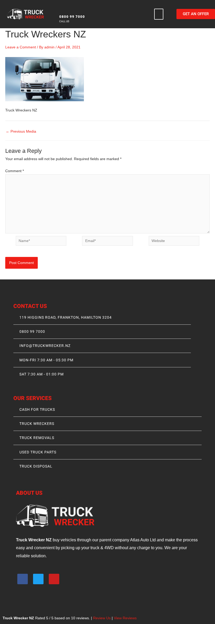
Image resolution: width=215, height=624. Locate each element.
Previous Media (21, 131)
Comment (14, 171)
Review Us (102, 618)
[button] (159, 14)
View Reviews (125, 618)
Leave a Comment (20, 47)
